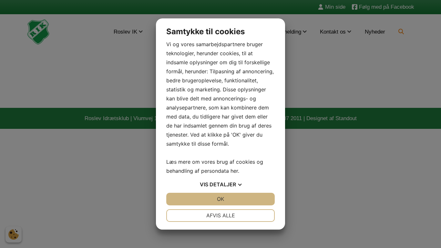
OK (220, 199)
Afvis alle (220, 215)
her (234, 171)
